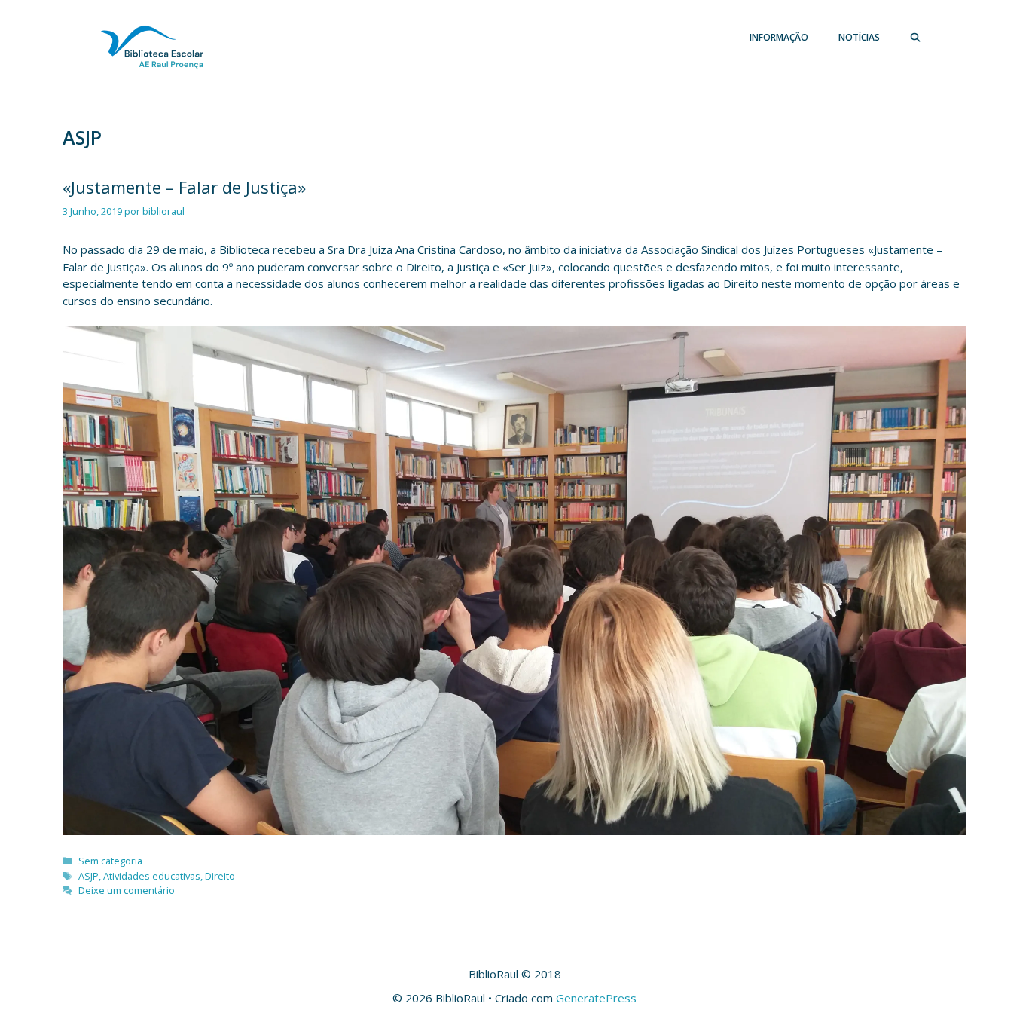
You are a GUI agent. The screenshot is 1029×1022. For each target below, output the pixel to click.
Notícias (859, 37)
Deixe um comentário (126, 890)
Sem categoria (110, 860)
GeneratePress (596, 997)
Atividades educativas (151, 876)
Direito (220, 876)
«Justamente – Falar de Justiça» (184, 187)
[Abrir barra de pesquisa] (915, 37)
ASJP (88, 876)
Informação (779, 37)
